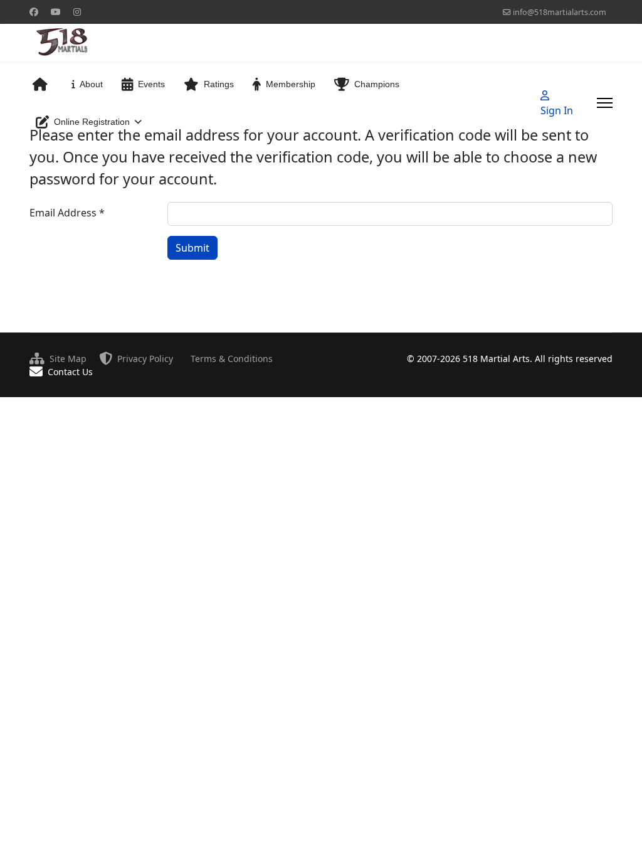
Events (151, 84)
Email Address (67, 213)
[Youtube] (56, 12)
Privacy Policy (145, 359)
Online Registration (92, 122)
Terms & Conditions (232, 359)
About (91, 84)
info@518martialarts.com (559, 12)
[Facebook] (33, 12)
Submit (192, 248)
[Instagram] (77, 12)
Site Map (68, 359)
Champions (376, 84)
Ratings (219, 84)
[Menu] (605, 103)
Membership (290, 84)
